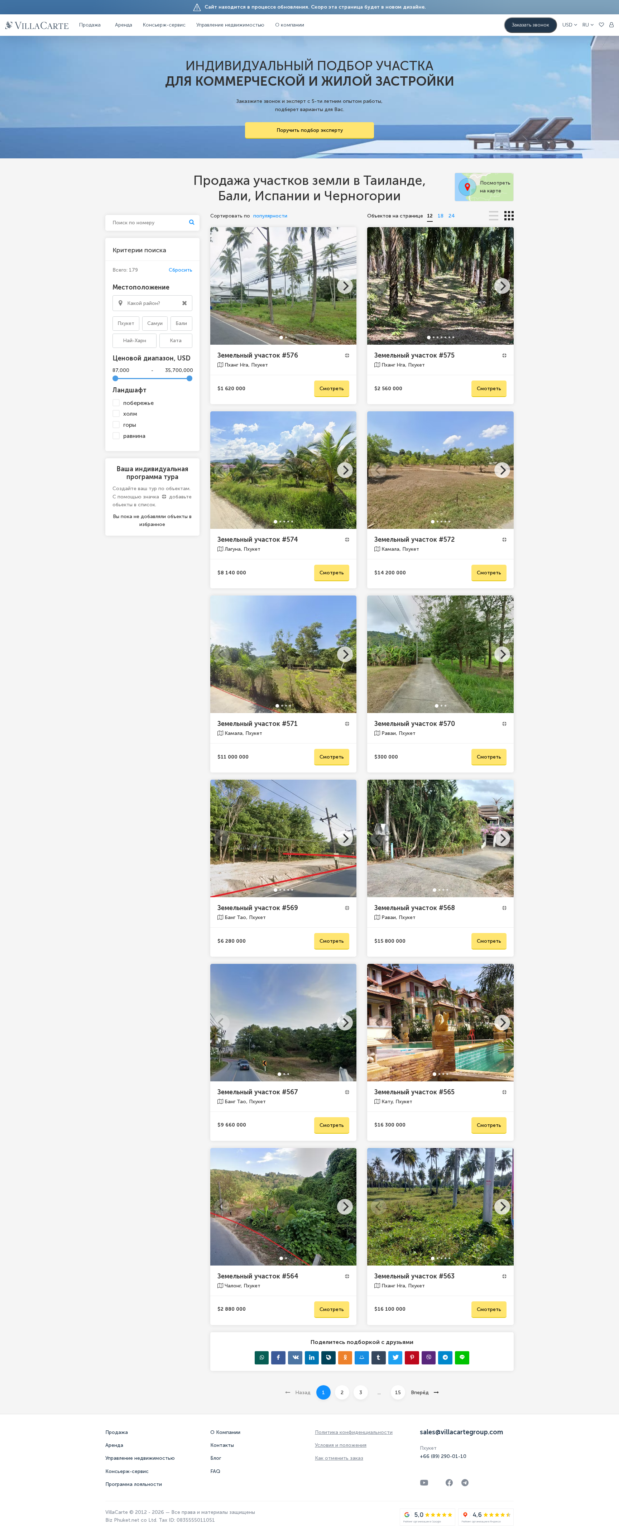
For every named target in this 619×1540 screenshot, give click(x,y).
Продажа (116, 1432)
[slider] (115, 378)
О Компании (225, 1432)
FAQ (215, 1471)
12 (430, 216)
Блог (215, 1458)
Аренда (123, 25)
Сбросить (180, 270)
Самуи (155, 323)
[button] (569, 25)
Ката (176, 341)
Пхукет (125, 323)
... (379, 1393)
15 (398, 1393)
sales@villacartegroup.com (461, 1432)
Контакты (222, 1445)
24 (451, 216)
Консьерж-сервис (127, 1471)
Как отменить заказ (339, 1458)
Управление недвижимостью (230, 25)
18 (440, 216)
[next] (345, 286)
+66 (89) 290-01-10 (443, 1456)
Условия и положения (340, 1445)
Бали (181, 323)
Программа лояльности (133, 1484)
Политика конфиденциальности (354, 1432)
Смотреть (332, 389)
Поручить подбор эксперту (310, 130)
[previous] (222, 286)
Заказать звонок (530, 25)
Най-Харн (134, 341)
